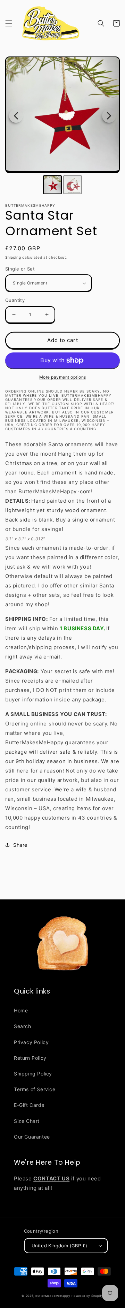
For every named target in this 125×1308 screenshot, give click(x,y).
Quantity (15, 300)
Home (21, 1010)
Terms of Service (35, 1089)
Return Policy (30, 1058)
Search (22, 1026)
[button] (8, 23)
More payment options (62, 377)
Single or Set (20, 269)
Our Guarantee (32, 1137)
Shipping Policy (33, 1074)
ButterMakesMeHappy (52, 1296)
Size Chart (27, 1121)
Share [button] (20, 845)
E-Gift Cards (29, 1105)
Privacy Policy (31, 1042)
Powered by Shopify (87, 1296)
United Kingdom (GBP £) (60, 1245)
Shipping (13, 257)
